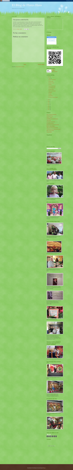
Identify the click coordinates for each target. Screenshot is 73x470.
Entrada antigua (41, 64)
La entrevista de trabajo (51, 86)
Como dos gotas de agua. (52, 90)
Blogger (44, 467)
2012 (48, 107)
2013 (48, 106)
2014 (48, 104)
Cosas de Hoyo (49, 120)
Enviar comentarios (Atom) (20, 66)
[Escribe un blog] (25, 29)
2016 (48, 101)
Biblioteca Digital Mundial (51, 126)
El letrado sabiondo (51, 82)
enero (50, 78)
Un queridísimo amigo (51, 87)
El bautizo (49, 94)
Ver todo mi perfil (54, 71)
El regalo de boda (51, 89)
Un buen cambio (50, 81)
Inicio (25, 64)
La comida (50, 84)
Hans (54, 70)
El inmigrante (50, 95)
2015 (48, 103)
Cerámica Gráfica (49, 132)
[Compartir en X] (26, 29)
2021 (48, 99)
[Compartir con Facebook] (27, 29)
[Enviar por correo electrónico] (24, 29)
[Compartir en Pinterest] (28, 29)
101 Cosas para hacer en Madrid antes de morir (53, 129)
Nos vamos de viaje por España (53, 97)
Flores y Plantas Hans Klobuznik (51, 114)
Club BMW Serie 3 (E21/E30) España (52, 118)
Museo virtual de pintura (50, 130)
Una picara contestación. (52, 79)
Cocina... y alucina (49, 117)
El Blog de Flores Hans (27, 5)
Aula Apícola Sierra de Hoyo (51, 121)
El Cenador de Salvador (50, 123)
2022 (48, 76)
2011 (48, 109)
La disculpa (50, 92)
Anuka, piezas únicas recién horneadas (52, 127)
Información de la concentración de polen (53, 124)
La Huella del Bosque (50, 115)
